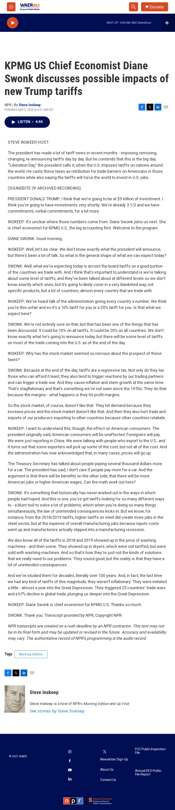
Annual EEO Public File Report (148, 772)
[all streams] (168, 23)
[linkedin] (69, 779)
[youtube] (69, 770)
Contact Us (108, 780)
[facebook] (69, 761)
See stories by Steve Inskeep (57, 711)
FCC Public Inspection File (150, 751)
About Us (106, 769)
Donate (156, 7)
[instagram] (69, 752)
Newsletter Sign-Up (114, 759)
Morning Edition (31, 654)
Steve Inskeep (30, 105)
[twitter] (104, 752)
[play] (12, 22)
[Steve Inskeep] (15, 699)
